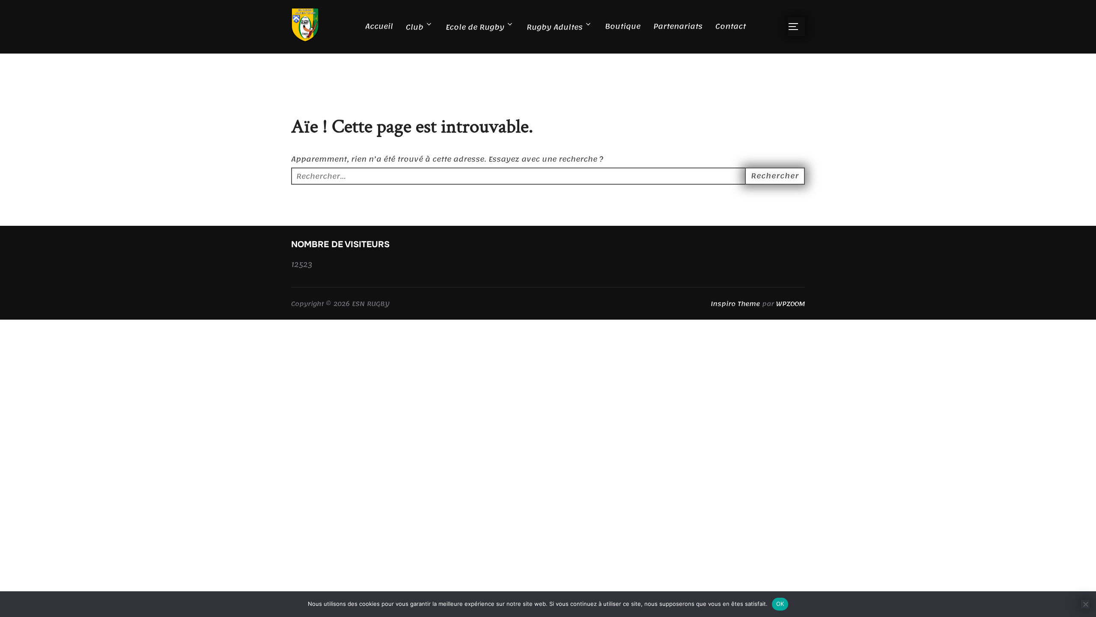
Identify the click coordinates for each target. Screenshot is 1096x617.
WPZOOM (790, 304)
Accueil (379, 26)
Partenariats (678, 26)
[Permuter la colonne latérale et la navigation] (796, 26)
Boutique (622, 26)
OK (780, 603)
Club (414, 27)
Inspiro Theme (735, 304)
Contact (730, 26)
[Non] (1085, 604)
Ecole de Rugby (475, 27)
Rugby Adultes (555, 27)
